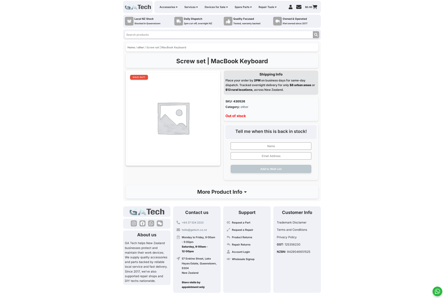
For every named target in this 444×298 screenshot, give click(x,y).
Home (131, 47)
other (140, 47)
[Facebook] (142, 223)
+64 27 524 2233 (193, 222)
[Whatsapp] (151, 223)
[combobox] (219, 34)
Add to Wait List (271, 169)
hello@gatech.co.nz (194, 229)
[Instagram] (134, 223)
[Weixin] (160, 223)
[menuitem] (168, 7)
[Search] (316, 34)
